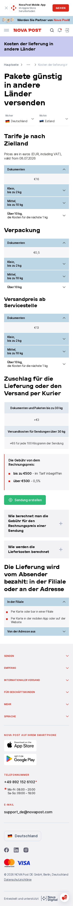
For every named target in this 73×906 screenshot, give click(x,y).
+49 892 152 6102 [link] (19, 782)
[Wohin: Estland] (53, 119)
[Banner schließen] (69, 20)
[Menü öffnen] (6, 30)
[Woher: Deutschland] (19, 119)
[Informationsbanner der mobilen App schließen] (6, 7)
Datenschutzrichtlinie (17, 879)
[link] (36, 20)
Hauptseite (11, 64)
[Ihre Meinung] (64, 897)
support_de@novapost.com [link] (28, 812)
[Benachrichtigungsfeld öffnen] (60, 30)
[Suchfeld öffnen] (51, 30)
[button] (28, 65)
